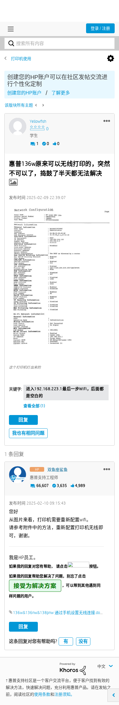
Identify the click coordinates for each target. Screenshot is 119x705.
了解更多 (60, 92)
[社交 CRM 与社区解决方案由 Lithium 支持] (73, 668)
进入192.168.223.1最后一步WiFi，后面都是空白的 (65, 392)
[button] (107, 120)
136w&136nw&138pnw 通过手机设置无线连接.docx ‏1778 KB (66, 612)
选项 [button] (110, 59)
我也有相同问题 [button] (28, 433)
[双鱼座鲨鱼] (17, 474)
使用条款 (42, 694)
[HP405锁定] (36, 105)
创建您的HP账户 (24, 92)
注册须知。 (64, 694)
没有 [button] (83, 641)
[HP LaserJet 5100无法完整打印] (42, 105)
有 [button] (66, 641)
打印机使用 (21, 58)
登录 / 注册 (100, 28)
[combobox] (59, 43)
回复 (23, 420)
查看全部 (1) (34, 405)
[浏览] (9, 29)
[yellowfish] (17, 126)
